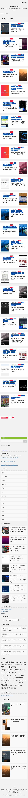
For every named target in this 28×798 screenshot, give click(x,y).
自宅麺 (20, 685)
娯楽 (3, 507)
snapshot (9, 672)
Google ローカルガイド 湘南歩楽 (9, 457)
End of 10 (10, 664)
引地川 (4, 685)
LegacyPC (17, 664)
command (13, 24)
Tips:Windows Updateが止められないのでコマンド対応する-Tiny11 (17, 340)
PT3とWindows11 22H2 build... (18, 596)
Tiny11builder (12, 350)
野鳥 (8, 688)
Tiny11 (15, 335)
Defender (7, 164)
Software (18, 57)
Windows (5, 165)
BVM (22, 23)
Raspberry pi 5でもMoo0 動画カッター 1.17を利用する (18, 122)
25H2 (12, 148)
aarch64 (9, 40)
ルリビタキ (19, 683)
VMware (6, 678)
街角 (3, 515)
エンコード (11, 289)
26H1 (23, 54)
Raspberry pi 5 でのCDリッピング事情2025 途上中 (10, 108)
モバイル (4, 496)
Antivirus (12, 55)
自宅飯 (15, 685)
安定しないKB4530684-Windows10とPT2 (12, 640)
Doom (17, 210)
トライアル (13, 398)
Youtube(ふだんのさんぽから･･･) (9, 465)
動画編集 (20, 119)
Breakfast (23, 662)
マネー (3, 492)
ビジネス (4, 488)
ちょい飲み (4, 476)
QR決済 (23, 395)
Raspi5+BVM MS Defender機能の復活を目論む (17, 60)
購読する (5, 438)
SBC (10, 103)
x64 (17, 150)
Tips (8, 257)
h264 (9, 288)
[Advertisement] (13, 430)
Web (3, 473)
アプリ (19, 23)
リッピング (8, 105)
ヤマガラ (13, 682)
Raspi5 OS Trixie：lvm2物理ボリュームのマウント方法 (18, 767)
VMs (12, 244)
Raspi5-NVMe (13, 26)
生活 (3, 511)
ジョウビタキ (4, 683)
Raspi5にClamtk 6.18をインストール (10, 232)
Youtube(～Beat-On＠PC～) (8, 461)
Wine (8, 43)
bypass (20, 86)
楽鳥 (11, 685)
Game (20, 210)
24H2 (23, 147)
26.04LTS (5, 40)
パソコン (4, 484)
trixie (21, 26)
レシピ (3, 500)
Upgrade (18, 148)
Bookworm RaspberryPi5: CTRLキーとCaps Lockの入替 (10, 200)
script (18, 26)
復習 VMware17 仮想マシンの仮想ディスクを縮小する (17, 309)
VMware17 (5, 258)
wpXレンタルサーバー (7, 695)
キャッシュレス (17, 397)
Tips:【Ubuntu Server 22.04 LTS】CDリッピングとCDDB (18, 278)
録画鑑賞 (13, 688)
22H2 (23, 302)
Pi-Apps (12, 212)
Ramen (13, 666)
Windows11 (13, 89)
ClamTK (21, 179)
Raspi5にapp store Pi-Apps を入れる (18, 247)
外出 (3, 503)
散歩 (8, 685)
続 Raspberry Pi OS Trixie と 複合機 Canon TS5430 (18, 736)
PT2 (24, 664)
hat (9, 195)
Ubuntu (4, 43)
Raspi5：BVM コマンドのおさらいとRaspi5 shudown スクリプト (18, 29)
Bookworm (13, 86)
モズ (9, 682)
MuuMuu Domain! (6, 609)
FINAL (8, 630)
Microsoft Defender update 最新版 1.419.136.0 (10, 168)
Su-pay (12, 397)
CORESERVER (4, 611)
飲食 (3, 519)
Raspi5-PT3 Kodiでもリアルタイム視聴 (9, 137)
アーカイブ (4, 620)
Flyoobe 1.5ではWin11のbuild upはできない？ (18, 92)
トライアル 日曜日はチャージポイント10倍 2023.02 (17, 402)
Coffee (6, 664)
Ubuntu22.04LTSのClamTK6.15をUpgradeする (18, 184)
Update (12, 164)
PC (21, 664)
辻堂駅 (3, 688)
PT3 (12, 133)
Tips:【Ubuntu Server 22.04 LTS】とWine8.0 (10, 261)
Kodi (9, 133)
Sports (23, 673)
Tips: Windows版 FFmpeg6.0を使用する (10, 292)
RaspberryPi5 (18, 24)
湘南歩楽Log (14, 6)
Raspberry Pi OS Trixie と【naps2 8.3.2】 (18, 720)
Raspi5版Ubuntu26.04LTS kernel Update (10, 45)
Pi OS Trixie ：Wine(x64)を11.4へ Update (10, 75)
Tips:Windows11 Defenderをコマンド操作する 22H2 (10, 324)
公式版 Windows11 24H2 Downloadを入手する (18, 153)
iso (14, 148)
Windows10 (19, 678)
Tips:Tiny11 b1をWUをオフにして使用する (9, 386)
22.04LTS (12, 179)
